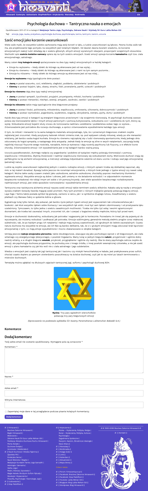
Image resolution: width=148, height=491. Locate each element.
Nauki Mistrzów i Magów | (18, 460)
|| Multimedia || (65, 449)
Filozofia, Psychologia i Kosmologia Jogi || (24, 479)
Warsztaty (69, 14)
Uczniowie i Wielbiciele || (17, 449)
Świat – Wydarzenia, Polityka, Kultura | (75, 433)
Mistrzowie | (12, 436)
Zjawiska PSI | (13, 455)
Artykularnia (57, 14)
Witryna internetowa (15, 400)
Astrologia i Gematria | (16, 465)
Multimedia (80, 14)
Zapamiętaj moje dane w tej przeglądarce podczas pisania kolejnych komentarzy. (48, 411)
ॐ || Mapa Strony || (64, 463)
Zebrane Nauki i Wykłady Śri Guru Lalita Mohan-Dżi (97, 30)
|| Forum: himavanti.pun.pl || (70, 472)
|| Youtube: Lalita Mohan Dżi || (71, 480)
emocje (15, 34)
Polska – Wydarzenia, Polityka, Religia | (75, 430)
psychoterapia (68, 34)
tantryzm (86, 34)
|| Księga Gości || (65, 452)
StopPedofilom (44, 14)
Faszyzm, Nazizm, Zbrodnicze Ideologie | (75, 441)
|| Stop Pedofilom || (15, 484)
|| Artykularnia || (64, 428)
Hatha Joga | (12, 468)
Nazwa (9, 376)
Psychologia (67, 30)
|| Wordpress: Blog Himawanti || (72, 485)
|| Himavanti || (12, 428)
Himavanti (10, 14)
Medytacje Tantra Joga (50, 30)
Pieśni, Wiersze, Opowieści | (19, 471)
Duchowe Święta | (15, 446)
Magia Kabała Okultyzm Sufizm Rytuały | (24, 473)
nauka (26, 34)
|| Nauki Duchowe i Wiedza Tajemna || (23, 452)
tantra (78, 34)
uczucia (102, 34)
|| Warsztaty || (64, 446)
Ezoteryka (20, 14)
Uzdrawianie (31, 14)
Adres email (11, 388)
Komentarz (11, 347)
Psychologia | (64, 436)
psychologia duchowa (51, 34)
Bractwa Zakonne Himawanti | (20, 430)
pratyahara (35, 34)
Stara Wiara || (64, 444)
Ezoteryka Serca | (14, 457)
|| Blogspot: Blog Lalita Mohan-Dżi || (73, 483)
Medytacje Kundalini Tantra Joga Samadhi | (25, 463)
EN (138, 14)
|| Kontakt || (122, 433)
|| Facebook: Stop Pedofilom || (71, 477)
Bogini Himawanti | (15, 433)
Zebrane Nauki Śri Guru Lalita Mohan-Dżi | (25, 438)
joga (21, 34)
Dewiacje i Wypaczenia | (17, 476)
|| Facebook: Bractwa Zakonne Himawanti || (77, 474)
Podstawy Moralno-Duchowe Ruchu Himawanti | (27, 441)
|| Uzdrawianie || (13, 481)
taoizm (95, 34)
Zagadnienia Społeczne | (69, 438)
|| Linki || (62, 455)
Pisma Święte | (13, 444)
